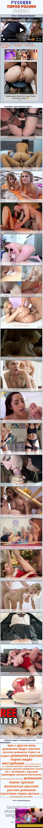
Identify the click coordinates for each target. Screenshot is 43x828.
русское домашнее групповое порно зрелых (20, 791)
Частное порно (30, 45)
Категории (17, 11)
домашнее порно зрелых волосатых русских (23, 782)
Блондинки (18, 45)
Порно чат (25, 11)
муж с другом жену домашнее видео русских (21, 747)
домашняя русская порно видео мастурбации (22, 759)
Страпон (8, 45)
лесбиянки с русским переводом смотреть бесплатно (21, 773)
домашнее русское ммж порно (12, 779)
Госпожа (4, 47)
